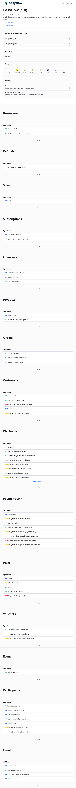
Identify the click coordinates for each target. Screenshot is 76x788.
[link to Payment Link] (1, 498)
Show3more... (38, 481)
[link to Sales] (1, 185)
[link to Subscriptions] (1, 219)
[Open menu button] (71, 3)
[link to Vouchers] (1, 614)
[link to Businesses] (1, 113)
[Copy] (69, 88)
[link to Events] (1, 750)
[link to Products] (1, 299)
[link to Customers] (1, 380)
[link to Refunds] (1, 151)
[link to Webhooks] (1, 431)
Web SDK (10, 25)
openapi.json (12, 39)
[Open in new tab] (69, 56)
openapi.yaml (12, 44)
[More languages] (69, 71)
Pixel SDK (10, 23)
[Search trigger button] (63, 3)
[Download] (69, 39)
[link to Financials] (1, 257)
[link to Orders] (1, 337)
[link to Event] (1, 656)
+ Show (38, 140)
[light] (67, 3)
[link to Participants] (1, 690)
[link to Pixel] (1, 563)
